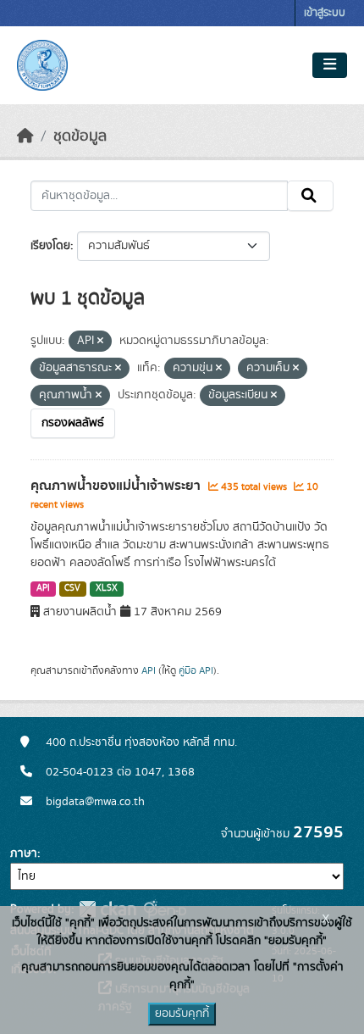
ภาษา (23, 853)
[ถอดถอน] (100, 341)
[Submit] (310, 196)
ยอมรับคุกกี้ (182, 1013)
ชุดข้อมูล (80, 136)
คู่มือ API (196, 670)
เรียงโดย (50, 245)
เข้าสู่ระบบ (324, 13)
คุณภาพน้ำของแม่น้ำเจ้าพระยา (117, 486)
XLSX (107, 588)
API (43, 588)
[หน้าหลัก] (25, 136)
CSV (72, 588)
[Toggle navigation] (329, 65)
